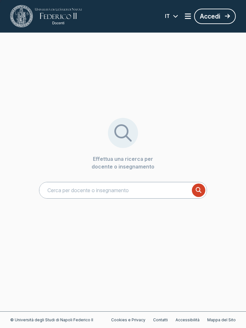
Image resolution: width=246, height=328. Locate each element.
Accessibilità (188, 319)
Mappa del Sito (221, 319)
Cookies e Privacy (128, 319)
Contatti (160, 319)
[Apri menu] (188, 16)
